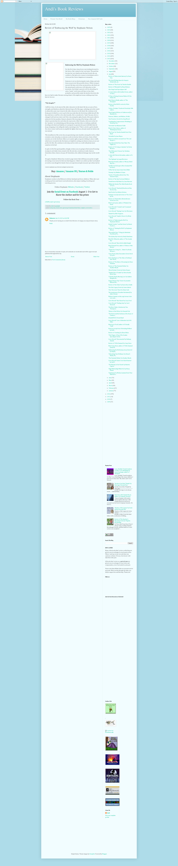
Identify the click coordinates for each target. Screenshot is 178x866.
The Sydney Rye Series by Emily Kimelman (120, 236)
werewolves (89, 207)
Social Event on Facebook (66, 192)
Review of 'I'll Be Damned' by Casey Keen (119, 343)
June (110, 377)
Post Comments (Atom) (58, 259)
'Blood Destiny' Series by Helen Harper (119, 270)
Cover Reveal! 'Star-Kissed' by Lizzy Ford (119, 300)
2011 (109, 396)
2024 (109, 30)
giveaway (65, 207)
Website (71, 187)
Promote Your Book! (56, 19)
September (112, 69)
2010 (109, 399)
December (112, 61)
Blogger (104, 854)
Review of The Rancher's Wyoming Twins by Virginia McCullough (122, 521)
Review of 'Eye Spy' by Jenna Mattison (119, 179)
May (110, 380)
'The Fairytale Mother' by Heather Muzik (119, 358)
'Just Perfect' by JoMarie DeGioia (117, 192)
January (111, 390)
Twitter (87, 187)
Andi (108, 813)
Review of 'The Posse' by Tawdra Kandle (119, 84)
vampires (83, 207)
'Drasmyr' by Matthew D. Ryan (116, 172)
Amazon (60, 171)
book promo (53, 207)
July (110, 74)
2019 (109, 43)
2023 (109, 32)
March (111, 385)
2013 (109, 58)
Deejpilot (92, 854)
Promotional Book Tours (74, 207)
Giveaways (81, 19)
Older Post (96, 256)
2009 (109, 402)
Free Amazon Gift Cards (95, 19)
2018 (109, 45)
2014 (109, 56)
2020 (109, 40)
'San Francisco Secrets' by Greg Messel (119, 119)
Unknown (52, 218)
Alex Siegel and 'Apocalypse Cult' (117, 89)
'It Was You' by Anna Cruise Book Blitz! (119, 170)
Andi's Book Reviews (64, 9)
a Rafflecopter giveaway (52, 202)
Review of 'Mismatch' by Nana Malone (119, 87)
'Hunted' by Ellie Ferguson (115, 213)
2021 (109, 37)
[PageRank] (109, 535)
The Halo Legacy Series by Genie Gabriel (119, 287)
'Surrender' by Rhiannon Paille (117, 125)
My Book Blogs (70, 19)
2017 (109, 48)
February (111, 388)
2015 (109, 53)
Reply (51, 223)
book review (59, 207)
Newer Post (48, 256)
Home (45, 19)
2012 (109, 394)
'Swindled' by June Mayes (115, 136)
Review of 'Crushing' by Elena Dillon (118, 332)
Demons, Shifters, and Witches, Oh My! (119, 116)
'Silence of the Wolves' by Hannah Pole (119, 311)
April (110, 383)
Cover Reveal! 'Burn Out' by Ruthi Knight (119, 243)
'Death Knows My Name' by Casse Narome (120, 181)
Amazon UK (71, 171)
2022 (109, 35)
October (111, 66)
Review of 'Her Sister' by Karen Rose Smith (120, 285)
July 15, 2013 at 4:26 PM (62, 218)
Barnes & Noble (86, 171)
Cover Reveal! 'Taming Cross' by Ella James (120, 211)
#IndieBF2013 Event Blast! (116, 318)
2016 (109, 51)
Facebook (79, 187)
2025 (109, 27)
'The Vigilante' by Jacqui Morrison (117, 159)
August (111, 71)
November (112, 63)
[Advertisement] (112, 669)
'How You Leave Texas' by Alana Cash (118, 290)
